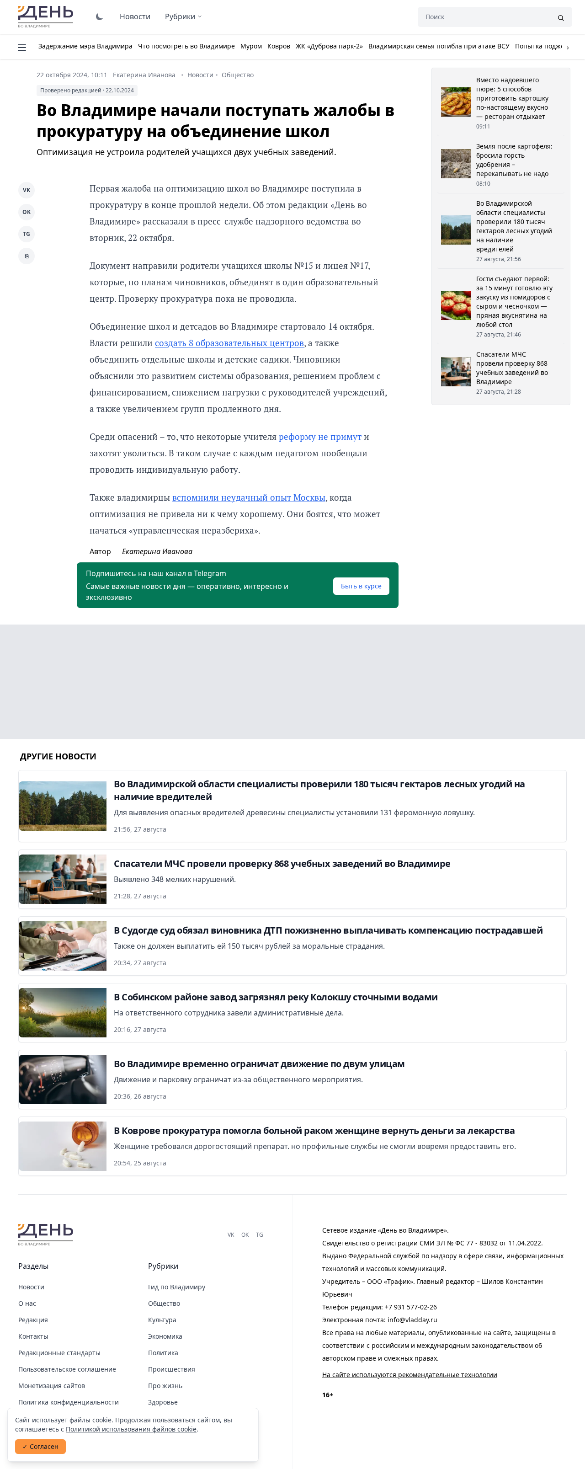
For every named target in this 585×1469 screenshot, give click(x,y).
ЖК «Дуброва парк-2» (329, 46)
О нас (27, 1303)
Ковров (278, 46)
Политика (163, 1352)
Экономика (165, 1336)
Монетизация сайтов (51, 1385)
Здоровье (163, 1402)
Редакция (33, 1319)
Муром (251, 46)
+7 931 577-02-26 (411, 1307)
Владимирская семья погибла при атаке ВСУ (439, 46)
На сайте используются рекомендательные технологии (409, 1374)
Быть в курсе (361, 586)
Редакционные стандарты (59, 1352)
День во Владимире (47, 17)
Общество (238, 74)
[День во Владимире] (47, 1235)
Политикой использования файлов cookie (131, 1429)
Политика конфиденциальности (68, 1402)
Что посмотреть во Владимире (186, 46)
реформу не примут (320, 436)
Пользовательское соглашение (67, 1369)
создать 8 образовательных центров (229, 342)
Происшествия (171, 1369)
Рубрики (180, 16)
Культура (162, 1319)
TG (26, 234)
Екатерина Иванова (144, 74)
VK (26, 190)
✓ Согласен (40, 1446)
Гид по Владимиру (176, 1286)
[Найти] (560, 17)
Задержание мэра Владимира (85, 46)
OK (26, 212)
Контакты (33, 1336)
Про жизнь (165, 1385)
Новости (135, 16)
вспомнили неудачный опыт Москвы (248, 497)
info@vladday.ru (412, 1319)
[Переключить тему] (99, 16)
